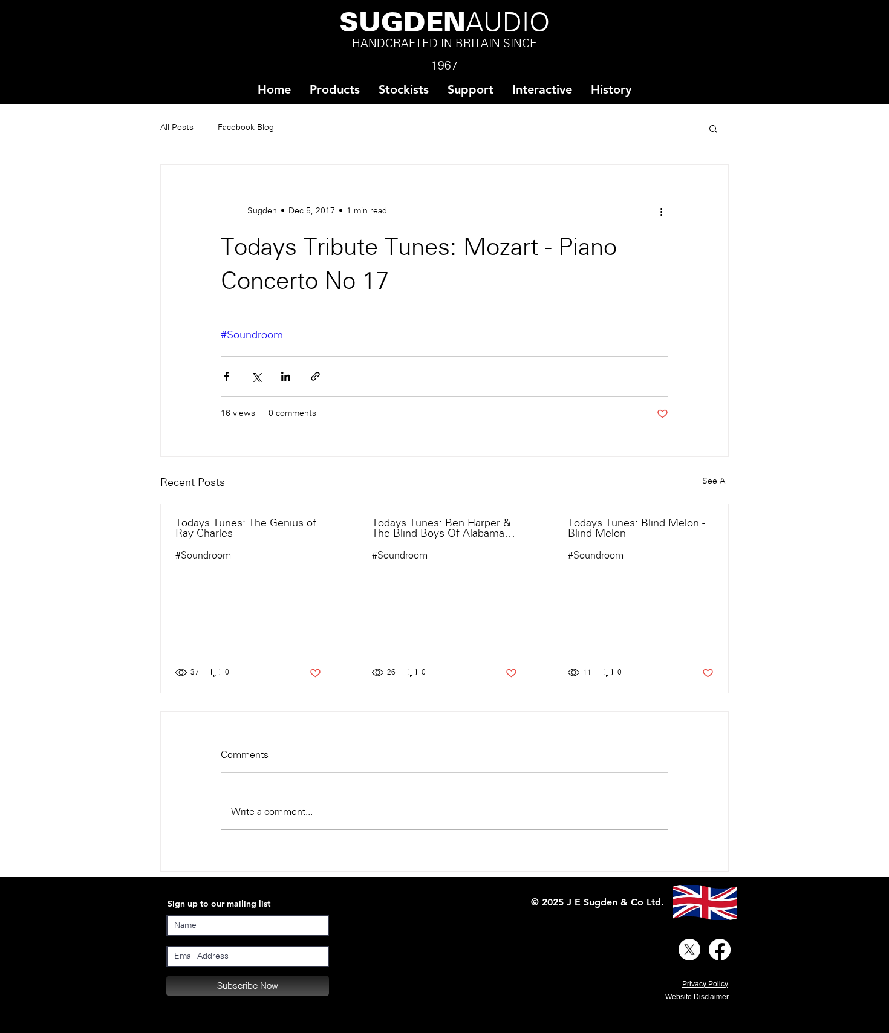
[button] (403, 90)
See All (715, 481)
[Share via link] (315, 376)
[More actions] (661, 211)
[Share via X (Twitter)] (256, 376)
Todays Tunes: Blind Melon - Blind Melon (636, 529)
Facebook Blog (246, 128)
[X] (689, 949)
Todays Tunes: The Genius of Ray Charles (245, 529)
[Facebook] (720, 949)
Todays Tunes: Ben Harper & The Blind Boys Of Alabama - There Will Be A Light (441, 529)
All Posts (177, 128)
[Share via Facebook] (226, 376)
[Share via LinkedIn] (285, 376)
